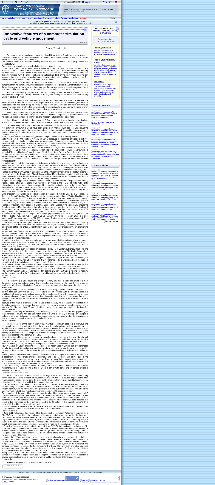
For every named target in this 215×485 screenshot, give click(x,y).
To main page (8, 2)
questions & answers (43, 18)
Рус (111, 2)
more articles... (113, 221)
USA (102, 33)
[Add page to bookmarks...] (57, 3)
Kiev (107, 31)
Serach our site (33, 2)
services (21, 18)
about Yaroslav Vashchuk (66, 18)
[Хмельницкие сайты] (55, 480)
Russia (114, 31)
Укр (106, 2)
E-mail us (20, 2)
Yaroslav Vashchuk (12, 477)
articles (11, 18)
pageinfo (5, 482)
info (29, 18)
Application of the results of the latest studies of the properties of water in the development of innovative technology (104, 114)
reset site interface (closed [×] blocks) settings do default (101, 482)
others (108, 33)
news (3, 18)
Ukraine (96, 31)
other (87, 2)
